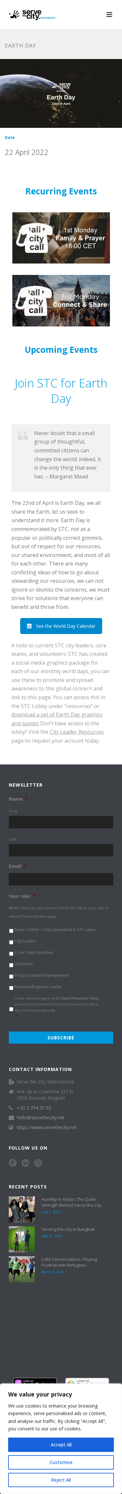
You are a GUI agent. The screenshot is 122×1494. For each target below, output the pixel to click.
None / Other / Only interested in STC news (55, 929)
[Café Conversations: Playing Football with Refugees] (22, 1269)
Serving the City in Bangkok (68, 1229)
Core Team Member (34, 952)
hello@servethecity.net (40, 1118)
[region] (61, 1438)
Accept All (61, 1444)
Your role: (22, 896)
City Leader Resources (77, 731)
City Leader (25, 941)
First (13, 810)
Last (13, 839)
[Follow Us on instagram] (38, 1163)
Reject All (61, 1480)
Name (18, 799)
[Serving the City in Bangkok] (22, 1239)
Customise (61, 1462)
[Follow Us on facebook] (13, 1163)
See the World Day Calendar (65, 626)
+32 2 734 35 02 (34, 1108)
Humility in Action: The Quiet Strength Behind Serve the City (71, 1202)
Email (18, 866)
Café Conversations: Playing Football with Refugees (69, 1262)
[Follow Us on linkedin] (25, 1163)
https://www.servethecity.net (47, 1127)
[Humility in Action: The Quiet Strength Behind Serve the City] (22, 1209)
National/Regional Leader (38, 986)
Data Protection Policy (80, 998)
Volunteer (24, 964)
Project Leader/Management (42, 975)
